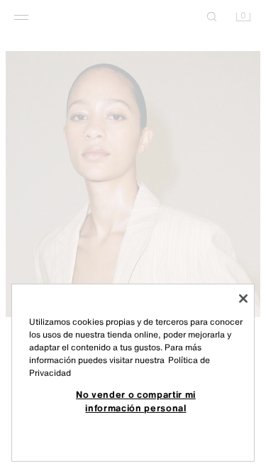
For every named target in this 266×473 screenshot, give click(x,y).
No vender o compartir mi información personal (136, 400)
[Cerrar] (243, 298)
